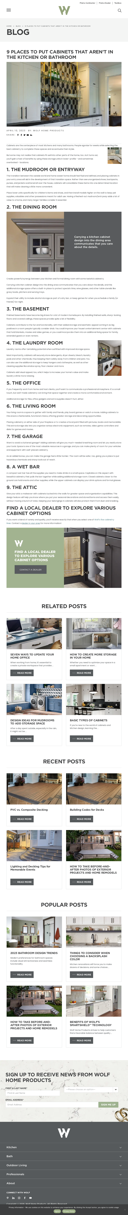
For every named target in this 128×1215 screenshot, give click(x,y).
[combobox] (91, 1090)
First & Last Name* (16, 1088)
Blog (18, 26)
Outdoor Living (16, 1165)
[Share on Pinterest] (18, 135)
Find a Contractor (87, 3)
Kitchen (11, 1147)
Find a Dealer (105, 3)
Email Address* (15, 1100)
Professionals (15, 1174)
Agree (57, 1211)
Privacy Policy (69, 1211)
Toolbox (118, 3)
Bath (9, 1156)
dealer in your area (31, 523)
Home (9, 26)
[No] (125, 1209)
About (10, 1183)
